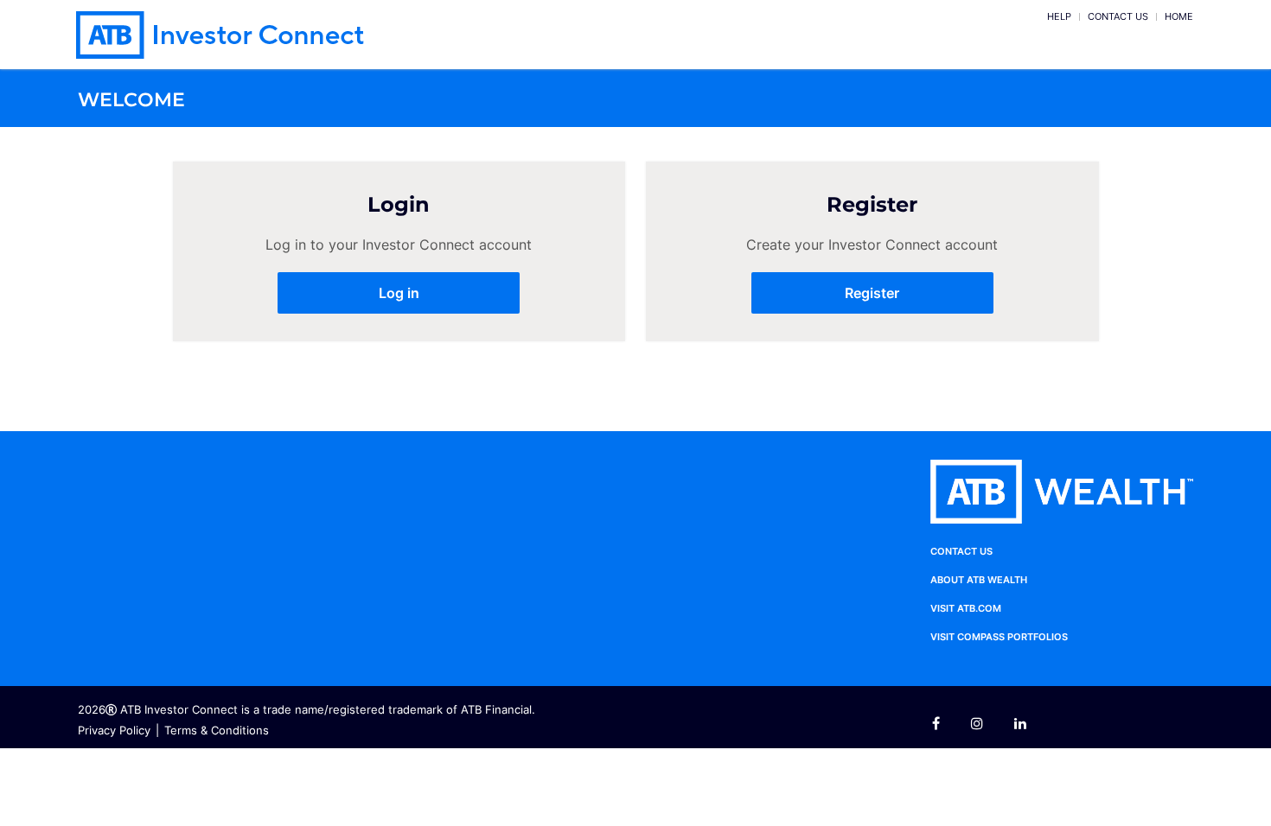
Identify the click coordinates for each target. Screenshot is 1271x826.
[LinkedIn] (1020, 724)
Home (1179, 16)
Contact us (961, 551)
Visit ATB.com (965, 608)
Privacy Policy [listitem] (114, 730)
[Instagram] (977, 724)
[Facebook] (943, 724)
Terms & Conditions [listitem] (216, 730)
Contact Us (1118, 16)
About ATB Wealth (978, 580)
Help (1059, 16)
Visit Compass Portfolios (999, 637)
